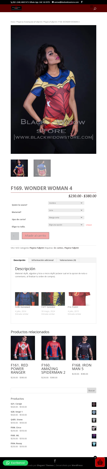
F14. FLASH (73, 307)
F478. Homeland (22, 307)
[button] (15, 463)
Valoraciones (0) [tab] (68, 260)
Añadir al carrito (35, 235)
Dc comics (58, 248)
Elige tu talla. (18, 226)
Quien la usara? (19, 205)
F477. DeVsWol (48, 307)
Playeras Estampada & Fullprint (29, 22)
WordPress (77, 465)
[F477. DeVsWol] (53, 299)
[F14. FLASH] (79, 299)
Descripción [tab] (19, 260)
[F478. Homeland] (27, 299)
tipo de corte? (19, 219)
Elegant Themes (45, 465)
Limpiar (89, 225)
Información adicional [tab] (43, 260)
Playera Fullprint (50, 22)
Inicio (13, 22)
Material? (16, 212)
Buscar (91, 390)
